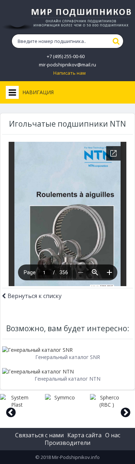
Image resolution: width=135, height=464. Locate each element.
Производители (67, 443)
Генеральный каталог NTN (67, 378)
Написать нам (69, 73)
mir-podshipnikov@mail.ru (67, 64)
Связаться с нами (39, 435)
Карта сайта (84, 435)
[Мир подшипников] (67, 17)
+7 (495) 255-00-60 (66, 56)
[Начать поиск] (116, 41)
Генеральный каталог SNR (67, 357)
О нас (112, 435)
